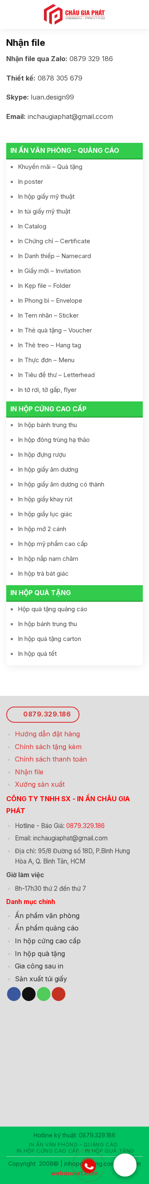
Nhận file (29, 772)
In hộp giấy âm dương (48, 469)
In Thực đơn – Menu (46, 360)
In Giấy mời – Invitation (49, 271)
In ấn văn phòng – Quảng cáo (64, 150)
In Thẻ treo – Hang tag (49, 345)
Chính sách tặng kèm (48, 747)
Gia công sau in (39, 966)
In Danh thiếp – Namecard (54, 256)
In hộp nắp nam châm (48, 558)
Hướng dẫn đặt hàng (47, 734)
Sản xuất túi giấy (41, 979)
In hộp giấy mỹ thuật (46, 196)
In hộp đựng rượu (42, 454)
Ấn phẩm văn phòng (47, 915)
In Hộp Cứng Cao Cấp (48, 409)
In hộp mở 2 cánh (42, 529)
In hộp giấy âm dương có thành (61, 484)
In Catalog (32, 226)
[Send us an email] (29, 994)
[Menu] (12, 14)
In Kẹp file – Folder (44, 285)
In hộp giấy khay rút (45, 499)
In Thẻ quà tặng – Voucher (55, 330)
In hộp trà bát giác (43, 573)
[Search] (139, 14)
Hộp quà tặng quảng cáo (52, 609)
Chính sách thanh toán (51, 759)
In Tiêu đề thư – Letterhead (56, 375)
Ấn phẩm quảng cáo (47, 928)
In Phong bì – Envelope (50, 300)
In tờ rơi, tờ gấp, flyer (47, 390)
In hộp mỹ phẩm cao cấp (53, 544)
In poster (30, 181)
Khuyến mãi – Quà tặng (50, 167)
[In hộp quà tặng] (74, 14)
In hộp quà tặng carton (49, 639)
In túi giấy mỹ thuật (44, 211)
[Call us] (43, 994)
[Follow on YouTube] (58, 994)
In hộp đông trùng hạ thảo (54, 440)
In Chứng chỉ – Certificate (54, 241)
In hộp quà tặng (40, 592)
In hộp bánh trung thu (47, 425)
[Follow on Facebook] (14, 994)
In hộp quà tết (37, 653)
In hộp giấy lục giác (45, 514)
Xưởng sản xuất (40, 784)
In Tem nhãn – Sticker (48, 315)
